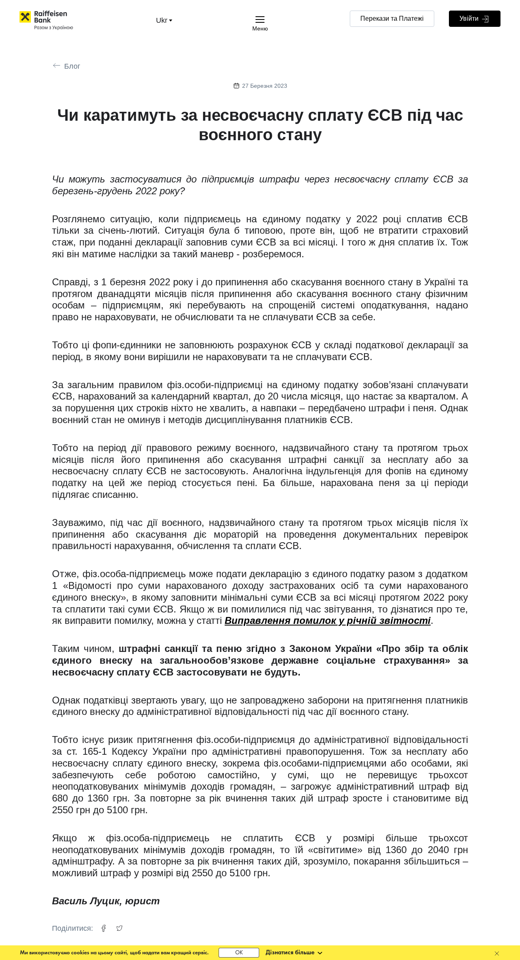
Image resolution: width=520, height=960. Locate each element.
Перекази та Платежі (392, 18)
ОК (239, 953)
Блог (72, 66)
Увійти (469, 18)
